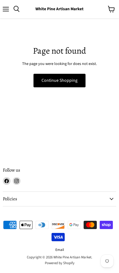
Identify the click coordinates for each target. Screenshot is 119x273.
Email (59, 249)
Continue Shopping (59, 80)
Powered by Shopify (59, 263)
